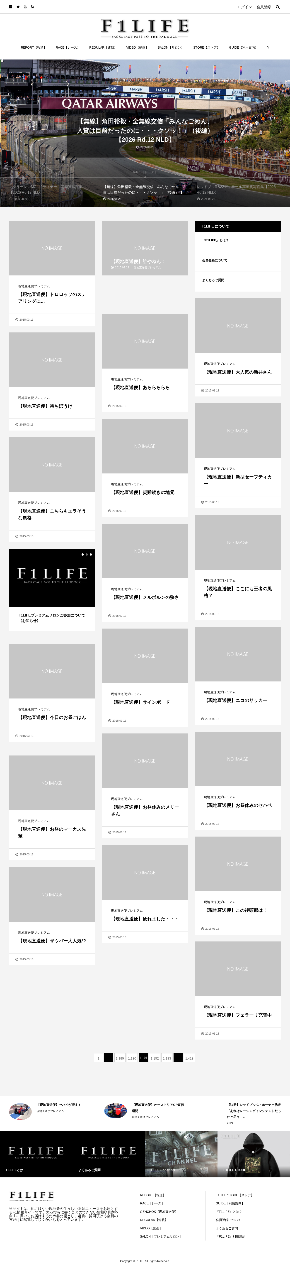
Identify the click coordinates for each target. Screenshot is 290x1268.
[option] (145, 133)
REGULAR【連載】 (103, 47)
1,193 (167, 1058)
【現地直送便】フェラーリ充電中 (238, 1015)
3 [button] (91, 554)
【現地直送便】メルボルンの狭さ (145, 597)
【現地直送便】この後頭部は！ (235, 910)
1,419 (189, 1058)
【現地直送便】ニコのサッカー (235, 700)
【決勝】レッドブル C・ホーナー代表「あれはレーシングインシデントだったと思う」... (159, 1111)
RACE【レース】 (68, 47)
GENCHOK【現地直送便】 (159, 1212)
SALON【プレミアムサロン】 (161, 1236)
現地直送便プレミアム (34, 286)
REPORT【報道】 (34, 47)
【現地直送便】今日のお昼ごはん (52, 717)
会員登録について (214, 260)
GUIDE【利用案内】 (243, 47)
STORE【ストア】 (206, 47)
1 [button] (83, 554)
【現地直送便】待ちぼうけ (45, 406)
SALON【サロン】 (171, 47)
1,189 (120, 1058)
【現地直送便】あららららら (140, 387)
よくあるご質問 (213, 280)
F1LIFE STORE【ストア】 (235, 1195)
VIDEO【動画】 (137, 47)
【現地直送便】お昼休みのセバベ (238, 805)
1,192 (155, 1058)
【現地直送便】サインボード (140, 702)
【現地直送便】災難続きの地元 (142, 492)
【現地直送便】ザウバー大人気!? (52, 940)
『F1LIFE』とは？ (215, 240)
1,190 (132, 1058)
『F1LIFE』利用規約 (230, 1236)
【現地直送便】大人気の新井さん (238, 371)
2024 (135, 1123)
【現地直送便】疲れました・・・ (145, 918)
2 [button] (87, 554)
